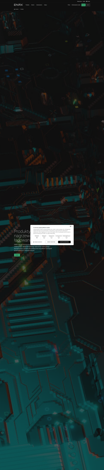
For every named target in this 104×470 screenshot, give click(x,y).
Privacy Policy (52, 233)
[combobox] (70, 226)
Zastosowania (39, 4)
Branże (32, 4)
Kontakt (17, 255)
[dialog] (52, 235)
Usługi (45, 4)
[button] (37, 241)
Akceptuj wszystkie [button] (64, 241)
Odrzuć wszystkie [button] (51, 241)
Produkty (27, 4)
